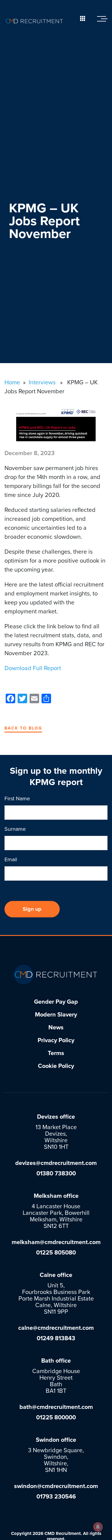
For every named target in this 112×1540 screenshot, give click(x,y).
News (56, 1027)
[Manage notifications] (98, 1527)
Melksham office (56, 1196)
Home (12, 382)
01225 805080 (56, 1252)
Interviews (42, 382)
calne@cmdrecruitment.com (56, 1328)
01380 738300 (56, 1173)
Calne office (56, 1275)
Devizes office (56, 1116)
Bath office (56, 1360)
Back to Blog (23, 728)
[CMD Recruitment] (34, 21)
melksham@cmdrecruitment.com (56, 1242)
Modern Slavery (56, 1014)
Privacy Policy (56, 1040)
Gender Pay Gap (56, 1001)
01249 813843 (56, 1338)
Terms (56, 1053)
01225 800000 (56, 1417)
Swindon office (56, 1440)
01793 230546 (56, 1496)
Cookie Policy (56, 1066)
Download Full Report (32, 668)
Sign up (32, 909)
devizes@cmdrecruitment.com (56, 1163)
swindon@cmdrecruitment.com (56, 1486)
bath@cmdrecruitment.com (56, 1407)
